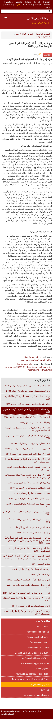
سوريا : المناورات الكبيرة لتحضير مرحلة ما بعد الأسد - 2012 (28, 520)
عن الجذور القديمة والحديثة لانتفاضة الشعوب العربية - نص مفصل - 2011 (27, 468)
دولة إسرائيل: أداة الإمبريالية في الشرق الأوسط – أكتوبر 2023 (27, 410)
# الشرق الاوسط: (42, 36)
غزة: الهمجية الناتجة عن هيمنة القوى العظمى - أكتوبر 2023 (28, 436)
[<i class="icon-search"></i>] (49, 11)
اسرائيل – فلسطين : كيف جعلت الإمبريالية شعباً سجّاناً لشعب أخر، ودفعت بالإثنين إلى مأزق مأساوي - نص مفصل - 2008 (27, 540)
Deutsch (9, 2)
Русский (47, 4)
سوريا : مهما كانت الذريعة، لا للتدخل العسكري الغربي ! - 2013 (27, 505)
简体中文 (8, 4)
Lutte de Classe (42, 626)
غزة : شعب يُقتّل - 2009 (40, 574)
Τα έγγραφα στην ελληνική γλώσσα (31, 679)
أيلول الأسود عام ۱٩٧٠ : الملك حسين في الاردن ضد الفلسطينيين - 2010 (28, 549)
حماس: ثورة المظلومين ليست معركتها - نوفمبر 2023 (28, 403)
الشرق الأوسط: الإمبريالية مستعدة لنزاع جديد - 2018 (28, 453)
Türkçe (38, 4)
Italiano (28, 2)
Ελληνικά (27, 4)
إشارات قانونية (7, 714)
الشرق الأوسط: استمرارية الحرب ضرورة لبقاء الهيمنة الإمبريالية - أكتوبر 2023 (27, 429)
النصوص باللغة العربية (25, 33)
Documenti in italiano (40, 642)
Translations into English (38, 636)
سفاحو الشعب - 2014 (41, 563)
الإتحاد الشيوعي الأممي (38, 18)
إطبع (46, 54)
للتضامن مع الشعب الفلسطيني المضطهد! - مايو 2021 (27, 448)
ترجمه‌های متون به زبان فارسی (36, 694)
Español (19, 2)
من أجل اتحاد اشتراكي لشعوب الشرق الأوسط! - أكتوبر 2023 (27, 397)
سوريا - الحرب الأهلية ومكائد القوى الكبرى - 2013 (29, 498)
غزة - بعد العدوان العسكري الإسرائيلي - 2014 (31, 569)
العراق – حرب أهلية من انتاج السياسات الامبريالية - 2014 (26, 592)
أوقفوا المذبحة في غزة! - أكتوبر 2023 (34, 422)
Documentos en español (38, 647)
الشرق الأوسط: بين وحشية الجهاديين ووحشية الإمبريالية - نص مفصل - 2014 (26, 460)
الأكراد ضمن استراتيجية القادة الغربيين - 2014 (31, 605)
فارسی (47, 7)
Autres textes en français (38, 631)
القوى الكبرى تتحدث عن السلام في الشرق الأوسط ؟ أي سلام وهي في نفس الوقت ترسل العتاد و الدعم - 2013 (26, 557)
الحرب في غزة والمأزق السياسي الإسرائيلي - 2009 (28, 579)
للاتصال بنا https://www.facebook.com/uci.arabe (22, 711)
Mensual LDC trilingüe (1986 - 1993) (33, 673)
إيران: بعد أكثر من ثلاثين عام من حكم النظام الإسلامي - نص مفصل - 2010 (27, 612)
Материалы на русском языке (35, 663)
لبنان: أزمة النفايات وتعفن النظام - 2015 (33, 532)
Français (46, 2)
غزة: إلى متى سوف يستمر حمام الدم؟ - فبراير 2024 (28, 390)
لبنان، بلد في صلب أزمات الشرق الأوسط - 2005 (30, 527)
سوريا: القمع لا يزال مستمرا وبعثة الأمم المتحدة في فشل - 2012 (26, 513)
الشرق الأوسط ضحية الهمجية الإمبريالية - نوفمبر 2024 (27, 385)
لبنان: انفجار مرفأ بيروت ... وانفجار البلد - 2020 (30, 443)
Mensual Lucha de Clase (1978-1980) (32, 652)
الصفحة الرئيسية (43, 33)
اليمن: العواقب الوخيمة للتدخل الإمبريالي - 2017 (30, 487)
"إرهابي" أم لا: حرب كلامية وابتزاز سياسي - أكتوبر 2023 (27, 417)
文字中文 (45, 689)
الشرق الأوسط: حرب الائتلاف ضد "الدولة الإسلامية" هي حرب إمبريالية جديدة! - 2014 (27, 476)
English (37, 2)
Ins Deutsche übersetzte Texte (36, 658)
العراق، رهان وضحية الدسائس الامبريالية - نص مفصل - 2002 (27, 586)
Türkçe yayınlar (42, 668)
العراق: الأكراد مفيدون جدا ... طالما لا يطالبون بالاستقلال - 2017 (26, 599)
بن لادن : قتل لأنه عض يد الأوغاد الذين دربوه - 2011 (29, 482)
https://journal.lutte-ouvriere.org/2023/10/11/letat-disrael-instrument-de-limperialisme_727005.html (28, 367)
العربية (17, 4)
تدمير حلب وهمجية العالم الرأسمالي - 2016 (32, 493)
